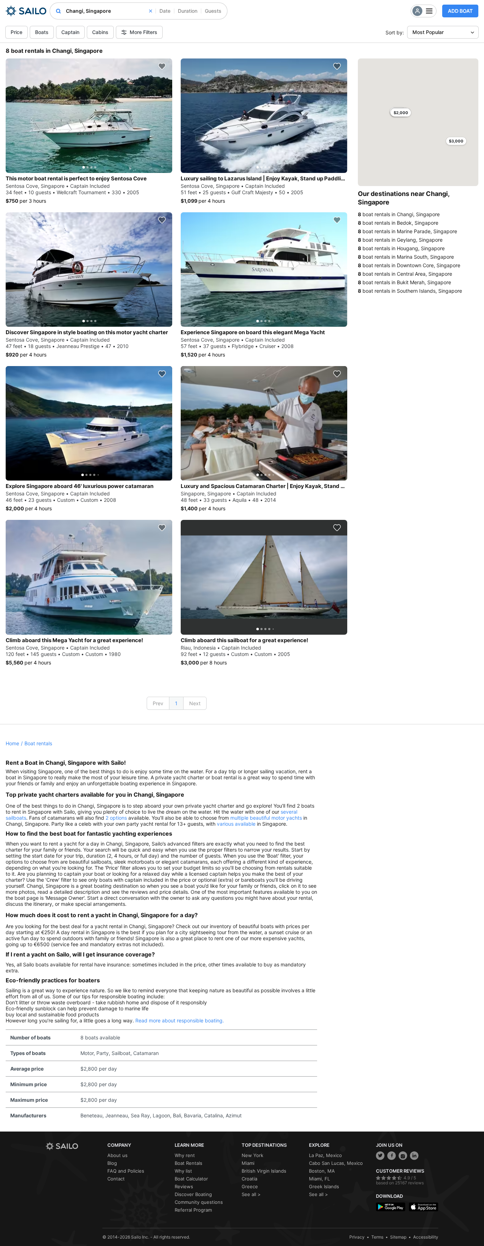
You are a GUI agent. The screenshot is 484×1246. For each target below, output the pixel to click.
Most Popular (428, 32)
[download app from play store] (390, 1206)
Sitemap (398, 1237)
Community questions (199, 1202)
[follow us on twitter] (380, 1155)
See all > (251, 1194)
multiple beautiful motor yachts (266, 818)
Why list (183, 1171)
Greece (250, 1186)
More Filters (143, 32)
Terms (377, 1237)
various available (236, 824)
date (164, 11)
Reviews (184, 1186)
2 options (116, 818)
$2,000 (401, 112)
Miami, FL (319, 1179)
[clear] (150, 11)
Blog (112, 1163)
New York (252, 1155)
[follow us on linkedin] (414, 1155)
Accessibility (425, 1237)
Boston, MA (322, 1171)
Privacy (357, 1237)
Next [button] (195, 703)
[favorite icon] (162, 66)
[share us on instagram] (403, 1155)
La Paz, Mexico (325, 1155)
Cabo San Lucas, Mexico (336, 1163)
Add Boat (460, 11)
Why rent (185, 1155)
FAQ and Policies (125, 1171)
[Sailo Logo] (26, 11)
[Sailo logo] (74, 1146)
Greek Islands (324, 1186)
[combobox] (109, 11)
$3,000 (456, 141)
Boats (42, 32)
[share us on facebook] (391, 1155)
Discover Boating (193, 1194)
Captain (70, 32)
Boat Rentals (188, 1163)
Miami (248, 1163)
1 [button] (176, 703)
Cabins (100, 32)
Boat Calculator (191, 1179)
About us (117, 1155)
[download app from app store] (423, 1206)
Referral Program (193, 1210)
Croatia (249, 1179)
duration (187, 11)
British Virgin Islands (264, 1171)
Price (16, 32)
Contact (116, 1179)
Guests (213, 11)
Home (12, 743)
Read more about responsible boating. (179, 1020)
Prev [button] (158, 703)
